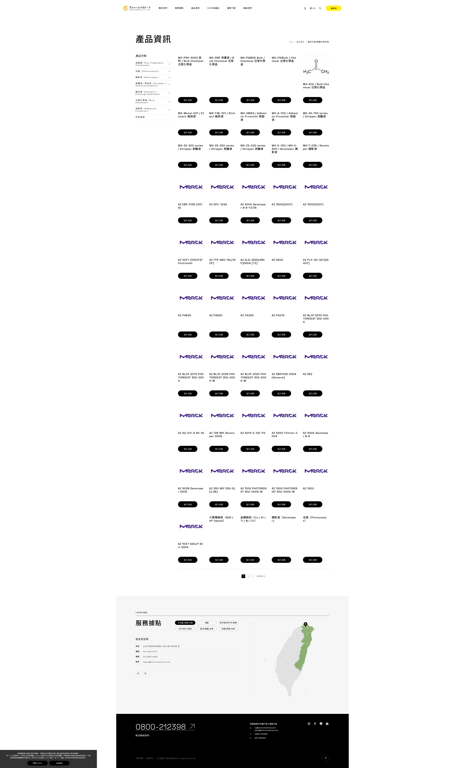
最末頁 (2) (261, 576)
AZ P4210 (278, 315)
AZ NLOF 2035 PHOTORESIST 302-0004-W (222, 377)
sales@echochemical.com (266, 730)
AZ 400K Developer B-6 (315, 434)
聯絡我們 (247, 8)
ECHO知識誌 (213, 8)
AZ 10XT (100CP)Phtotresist (190, 261)
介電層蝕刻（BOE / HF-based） (221, 519)
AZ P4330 (247, 315)
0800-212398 (261, 734)
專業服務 (179, 8)
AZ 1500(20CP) (282, 204)
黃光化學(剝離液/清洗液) (318, 42)
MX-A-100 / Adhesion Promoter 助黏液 (285, 116)
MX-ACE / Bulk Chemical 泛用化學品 (316, 85)
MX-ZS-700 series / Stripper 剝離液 (315, 115)
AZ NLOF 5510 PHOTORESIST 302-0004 (316, 319)
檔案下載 (231, 8)
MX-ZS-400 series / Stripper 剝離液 (190, 147)
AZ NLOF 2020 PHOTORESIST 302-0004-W (253, 377)
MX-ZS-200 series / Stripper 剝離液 (253, 147)
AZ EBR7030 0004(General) (284, 375)
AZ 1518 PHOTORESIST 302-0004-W (253, 490)
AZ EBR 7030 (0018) (190, 206)
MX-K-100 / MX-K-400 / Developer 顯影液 (285, 149)
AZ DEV (308, 374)
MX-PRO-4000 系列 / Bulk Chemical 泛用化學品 (190, 61)
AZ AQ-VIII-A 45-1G (191, 433)
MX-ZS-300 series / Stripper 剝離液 (221, 147)
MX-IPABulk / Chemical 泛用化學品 (284, 59)
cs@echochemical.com (265, 727)
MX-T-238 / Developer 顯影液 (316, 147)
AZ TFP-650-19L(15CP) (222, 261)
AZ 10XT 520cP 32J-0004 (190, 545)
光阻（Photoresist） (148, 71)
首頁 (291, 42)
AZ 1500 (308, 488)
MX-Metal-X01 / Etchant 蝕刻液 (191, 115)
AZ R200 (277, 259)
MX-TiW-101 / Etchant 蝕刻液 (222, 115)
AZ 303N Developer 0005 (190, 490)
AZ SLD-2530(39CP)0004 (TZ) (252, 261)
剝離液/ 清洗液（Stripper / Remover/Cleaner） (151, 84)
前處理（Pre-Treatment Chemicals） (150, 64)
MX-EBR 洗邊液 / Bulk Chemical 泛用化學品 (221, 61)
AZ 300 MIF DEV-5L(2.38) (222, 490)
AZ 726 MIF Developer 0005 (222, 434)
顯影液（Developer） (148, 77)
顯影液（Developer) (284, 519)
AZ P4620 (184, 315)
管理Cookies (37, 763)
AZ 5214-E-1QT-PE (252, 433)
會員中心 (150, 758)
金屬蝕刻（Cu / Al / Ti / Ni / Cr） (253, 519)
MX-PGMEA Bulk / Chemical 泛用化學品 (252, 61)
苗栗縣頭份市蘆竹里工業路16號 (263, 724)
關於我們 (163, 8)
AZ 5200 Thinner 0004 (285, 434)
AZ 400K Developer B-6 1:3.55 (253, 206)
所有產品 (140, 117)
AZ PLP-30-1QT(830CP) (316, 261)
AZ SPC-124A (218, 204)
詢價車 (333, 8)
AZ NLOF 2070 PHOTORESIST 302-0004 (191, 377)
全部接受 (59, 763)
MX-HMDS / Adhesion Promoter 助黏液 (253, 116)
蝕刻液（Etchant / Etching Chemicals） (149, 93)
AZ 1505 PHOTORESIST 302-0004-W (285, 490)
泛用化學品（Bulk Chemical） (145, 101)
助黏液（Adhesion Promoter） (146, 109)
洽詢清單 (139, 758)
